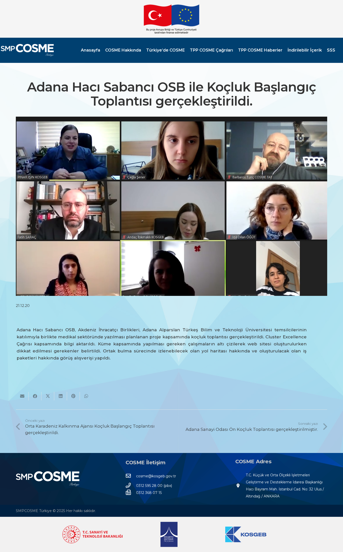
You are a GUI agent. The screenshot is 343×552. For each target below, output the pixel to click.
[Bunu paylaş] (35, 396)
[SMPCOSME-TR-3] (27, 50)
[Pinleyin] (73, 396)
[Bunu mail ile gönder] (22, 396)
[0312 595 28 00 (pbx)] (131, 485)
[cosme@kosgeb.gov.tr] (131, 476)
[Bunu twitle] (47, 396)
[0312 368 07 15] (131, 492)
